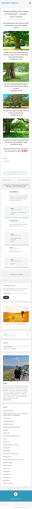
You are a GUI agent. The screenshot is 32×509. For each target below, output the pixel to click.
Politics (26, 173)
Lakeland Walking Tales (8, 421)
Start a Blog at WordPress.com (16, 499)
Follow (6, 297)
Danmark (20, 171)
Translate (14, 348)
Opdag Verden (6, 471)
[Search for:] (9, 334)
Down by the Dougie (8, 424)
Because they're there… (8, 410)
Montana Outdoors (7, 465)
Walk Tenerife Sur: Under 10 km (10, 453)
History (24, 171)
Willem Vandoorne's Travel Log (10, 445)
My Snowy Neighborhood (24, 180)
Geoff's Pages (6, 433)
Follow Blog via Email (9, 285)
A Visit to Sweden (6, 180)
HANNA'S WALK (9, 3)
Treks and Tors (6, 442)
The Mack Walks (7, 418)
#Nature (16, 171)
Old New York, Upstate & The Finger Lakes (13, 459)
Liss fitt (4, 439)
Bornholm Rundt (7, 477)
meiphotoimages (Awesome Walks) (11, 427)
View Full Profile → (7, 399)
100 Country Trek (13, 220)
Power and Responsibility (8, 174)
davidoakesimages (13, 191)
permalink (23, 174)
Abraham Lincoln (15, 173)
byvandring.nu (6, 480)
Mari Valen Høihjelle (8, 462)
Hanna (23, 19)
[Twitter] (16, 494)
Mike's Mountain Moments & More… (12, 436)
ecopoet (11, 247)
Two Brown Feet (7, 474)
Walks (4, 173)
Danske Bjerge (6, 450)
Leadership (21, 173)
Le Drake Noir (6, 468)
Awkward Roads (7, 456)
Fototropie (5, 430)
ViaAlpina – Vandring (8, 483)
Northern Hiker (6, 447)
